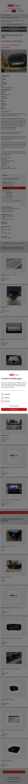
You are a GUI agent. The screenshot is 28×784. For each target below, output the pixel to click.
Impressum (21, 390)
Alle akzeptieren (14, 409)
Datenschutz (15, 390)
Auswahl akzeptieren (14, 405)
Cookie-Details (7, 390)
